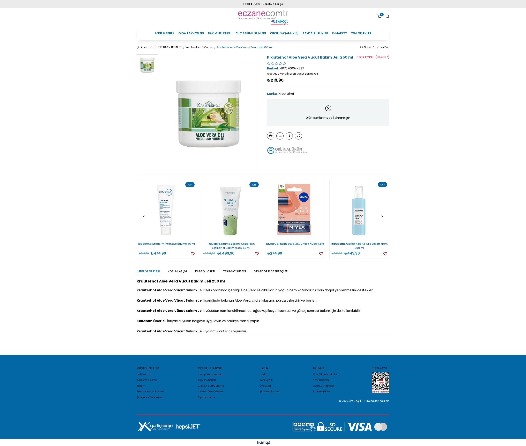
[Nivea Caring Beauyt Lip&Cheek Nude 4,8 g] (295, 210)
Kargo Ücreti (205, 271)
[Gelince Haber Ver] (298, 135)
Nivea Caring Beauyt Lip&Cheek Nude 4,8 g (295, 244)
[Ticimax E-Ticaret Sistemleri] (263, 443)
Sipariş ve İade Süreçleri (271, 271)
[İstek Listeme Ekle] (270, 135)
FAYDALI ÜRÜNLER (315, 33)
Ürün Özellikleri (148, 271)
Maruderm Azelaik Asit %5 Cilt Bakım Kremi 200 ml (359, 246)
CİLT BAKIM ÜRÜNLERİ (250, 33)
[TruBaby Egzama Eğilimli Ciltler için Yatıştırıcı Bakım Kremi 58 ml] (231, 210)
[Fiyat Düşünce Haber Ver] (289, 135)
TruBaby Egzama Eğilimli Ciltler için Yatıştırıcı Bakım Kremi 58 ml (231, 246)
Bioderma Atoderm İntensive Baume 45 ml (166, 244)
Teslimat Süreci (234, 271)
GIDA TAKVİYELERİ (191, 33)
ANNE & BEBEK (164, 33)
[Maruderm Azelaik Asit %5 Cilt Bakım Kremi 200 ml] (359, 210)
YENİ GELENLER (361, 33)
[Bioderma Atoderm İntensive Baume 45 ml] (167, 210)
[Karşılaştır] (280, 135)
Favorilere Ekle (193, 254)
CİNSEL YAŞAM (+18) (284, 33)
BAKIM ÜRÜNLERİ (219, 33)
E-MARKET (339, 33)
